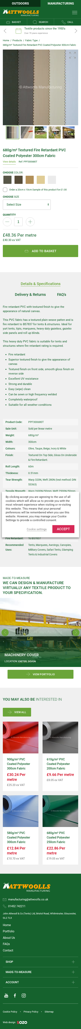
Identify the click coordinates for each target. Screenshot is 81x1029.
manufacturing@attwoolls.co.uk (28, 899)
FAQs (6, 944)
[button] (72, 55)
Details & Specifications (40, 283)
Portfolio (8, 931)
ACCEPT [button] (63, 529)
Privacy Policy (31, 1011)
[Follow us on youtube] (6, 995)
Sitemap (49, 1011)
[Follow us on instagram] (23, 995)
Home (6, 40)
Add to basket (44, 251)
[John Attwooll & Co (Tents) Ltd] (21, 12)
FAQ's (61, 294)
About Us (9, 938)
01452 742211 (16, 906)
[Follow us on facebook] (14, 995)
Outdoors (20, 3)
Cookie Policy (10, 1011)
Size (11, 196)
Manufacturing (61, 3)
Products (17, 40)
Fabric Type (31, 40)
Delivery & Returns (30, 294)
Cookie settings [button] (37, 529)
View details (9, 161)
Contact (8, 950)
